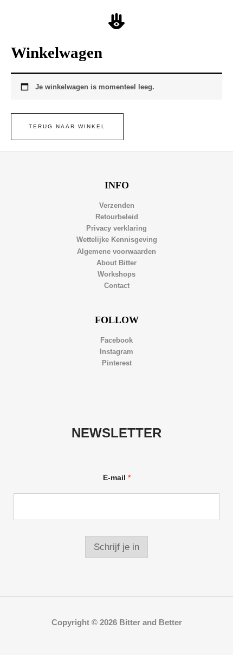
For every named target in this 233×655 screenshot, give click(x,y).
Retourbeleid (116, 217)
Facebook (116, 340)
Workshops (116, 274)
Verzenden (116, 205)
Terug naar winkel (67, 126)
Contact (117, 285)
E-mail (117, 477)
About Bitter (116, 263)
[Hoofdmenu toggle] (212, 21)
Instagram (116, 352)
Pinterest (117, 363)
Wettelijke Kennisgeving (116, 239)
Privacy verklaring (116, 228)
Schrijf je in (116, 547)
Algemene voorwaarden (116, 251)
